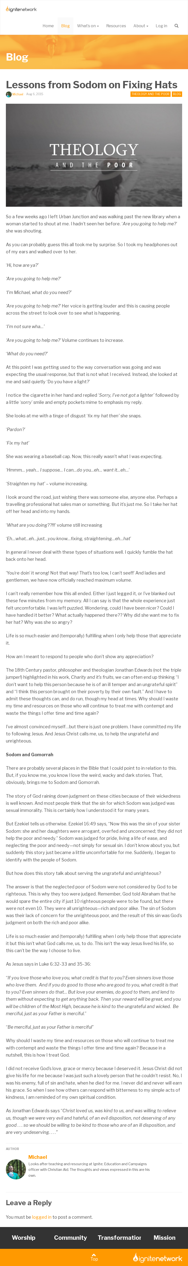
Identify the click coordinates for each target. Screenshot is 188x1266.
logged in (41, 1217)
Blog (65, 26)
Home (48, 26)
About (139, 26)
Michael (17, 94)
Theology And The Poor (150, 94)
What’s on (86, 26)
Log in (161, 26)
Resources (116, 26)
